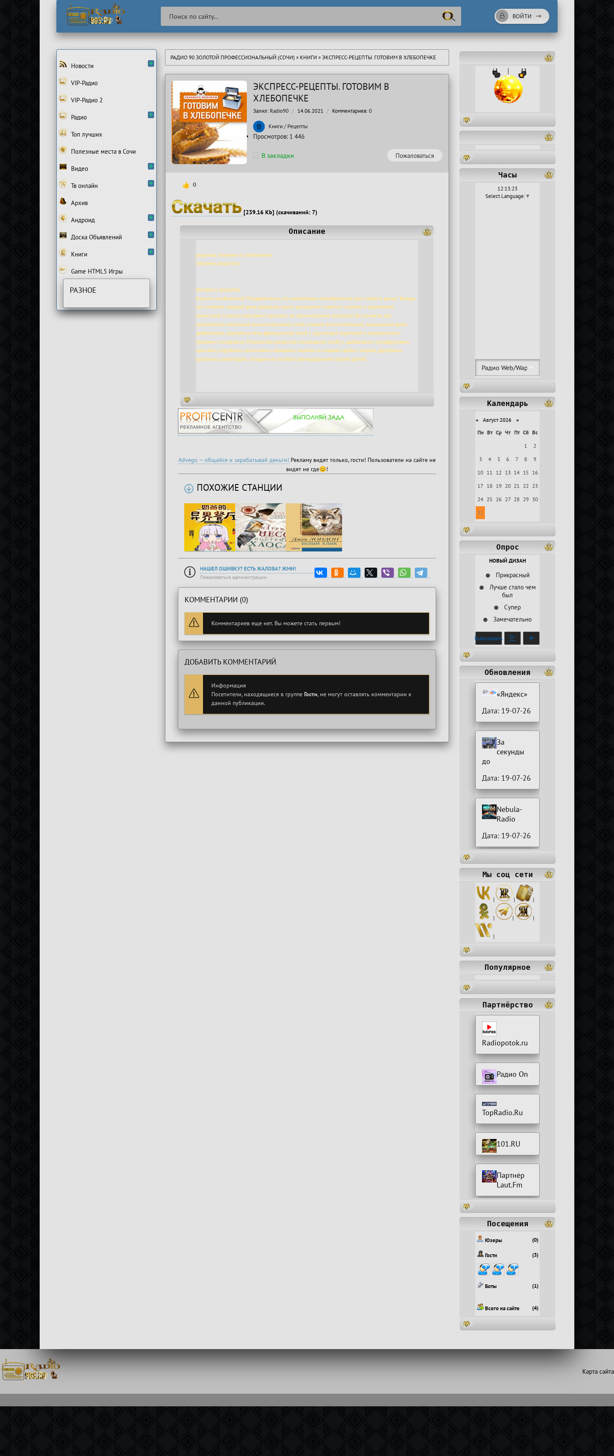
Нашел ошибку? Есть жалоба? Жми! (248, 568)
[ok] (483, 917)
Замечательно (512, 619)
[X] (372, 573)
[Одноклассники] (338, 573)
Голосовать (488, 638)
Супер (511, 607)
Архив (78, 203)
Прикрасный (512, 575)
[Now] (483, 936)
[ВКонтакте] (322, 573)
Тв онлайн (83, 186)
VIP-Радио (83, 83)
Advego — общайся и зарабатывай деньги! (233, 460)
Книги (309, 57)
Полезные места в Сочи (102, 151)
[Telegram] (422, 573)
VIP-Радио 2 (86, 100)
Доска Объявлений (95, 237)
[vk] (483, 899)
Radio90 (279, 110)
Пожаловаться (415, 156)
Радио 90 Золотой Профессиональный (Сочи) (232, 57)
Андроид (82, 220)
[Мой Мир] (355, 573)
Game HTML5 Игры (96, 271)
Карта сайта (598, 1371)
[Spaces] (524, 899)
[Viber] (388, 573)
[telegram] (504, 917)
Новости (81, 66)
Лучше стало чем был (512, 591)
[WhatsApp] (405, 573)
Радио (78, 117)
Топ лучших (85, 134)
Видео (78, 168)
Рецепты (297, 126)
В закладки (277, 155)
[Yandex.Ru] (523, 917)
